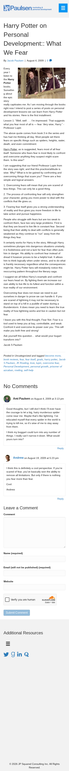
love (32, 363)
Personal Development (16, 366)
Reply (60, 448)
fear (22, 359)
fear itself (30, 359)
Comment (9, 514)
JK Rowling (22, 363)
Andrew (18, 457)
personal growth (39, 366)
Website (8, 581)
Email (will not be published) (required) (27, 567)
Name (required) (13, 553)
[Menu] (63, 8)
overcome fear (51, 363)
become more (53, 355)
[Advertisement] (34, 714)
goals (40, 359)
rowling (18, 370)
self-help (28, 370)
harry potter (50, 359)
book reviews (11, 359)
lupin (38, 363)
